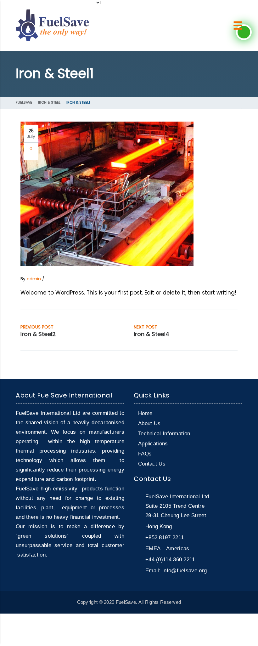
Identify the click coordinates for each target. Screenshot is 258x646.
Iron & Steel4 (151, 334)
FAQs (145, 454)
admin (34, 279)
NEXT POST (145, 327)
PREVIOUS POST (36, 327)
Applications (153, 444)
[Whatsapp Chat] (244, 32)
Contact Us (151, 464)
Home (145, 413)
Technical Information (164, 434)
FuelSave (24, 102)
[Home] (52, 25)
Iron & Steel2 (38, 334)
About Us (149, 423)
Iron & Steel (49, 102)
